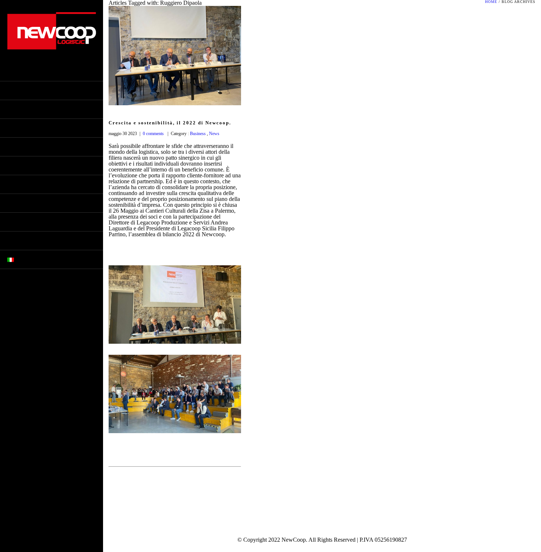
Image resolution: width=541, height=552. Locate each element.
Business (197, 133)
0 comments (153, 133)
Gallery (19, 184)
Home (14, 72)
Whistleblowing (31, 128)
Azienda (19, 90)
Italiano (28, 259)
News (14, 203)
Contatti (20, 222)
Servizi (17, 147)
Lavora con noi (29, 240)
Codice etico (26, 109)
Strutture (22, 165)
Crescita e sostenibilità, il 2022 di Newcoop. (170, 122)
